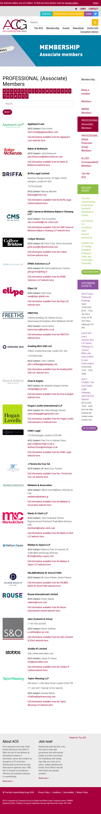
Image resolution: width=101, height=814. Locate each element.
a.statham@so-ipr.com (38, 632)
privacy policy (71, 3)
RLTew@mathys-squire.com (41, 556)
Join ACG (46, 13)
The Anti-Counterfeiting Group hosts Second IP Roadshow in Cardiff (88, 207)
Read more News (91, 272)
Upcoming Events (88, 285)
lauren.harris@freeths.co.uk (41, 329)
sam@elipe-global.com (38, 296)
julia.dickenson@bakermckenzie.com (45, 156)
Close (95, 3)
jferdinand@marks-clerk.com (41, 528)
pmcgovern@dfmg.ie (37, 271)
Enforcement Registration (68, 13)
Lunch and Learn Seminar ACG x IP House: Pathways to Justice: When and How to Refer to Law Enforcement (87, 353)
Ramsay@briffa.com (37, 194)
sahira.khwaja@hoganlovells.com (43, 413)
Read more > (8, 781)
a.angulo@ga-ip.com (37, 389)
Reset (7, 112)
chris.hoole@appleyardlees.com (43, 132)
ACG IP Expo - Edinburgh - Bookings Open (87, 310)
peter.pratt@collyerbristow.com (43, 246)
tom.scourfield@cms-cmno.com (43, 222)
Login (88, 13)
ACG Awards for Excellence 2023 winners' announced (87, 229)
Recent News (86, 189)
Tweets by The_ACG (77, 737)
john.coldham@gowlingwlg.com (42, 364)
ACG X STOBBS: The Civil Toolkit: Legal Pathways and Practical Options (87, 399)
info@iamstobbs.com (38, 661)
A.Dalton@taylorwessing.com (41, 696)
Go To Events (89, 428)
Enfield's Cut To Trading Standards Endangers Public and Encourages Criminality (87, 253)
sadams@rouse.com (37, 602)
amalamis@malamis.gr (38, 496)
